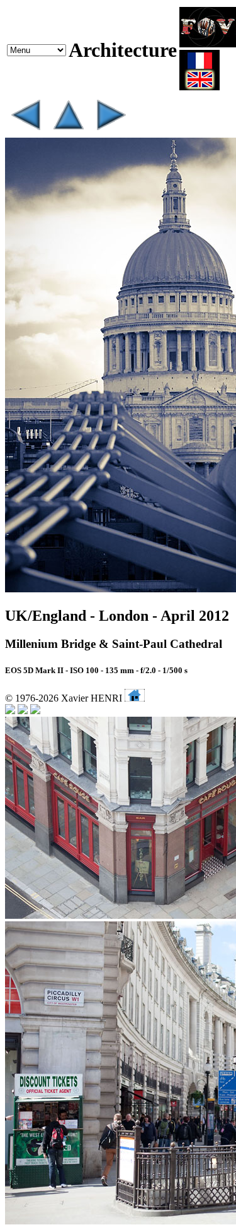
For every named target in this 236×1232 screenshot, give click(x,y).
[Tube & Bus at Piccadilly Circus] (25, 131)
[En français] (199, 86)
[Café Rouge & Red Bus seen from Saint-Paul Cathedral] (111, 131)
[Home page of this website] (135, 698)
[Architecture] (68, 131)
